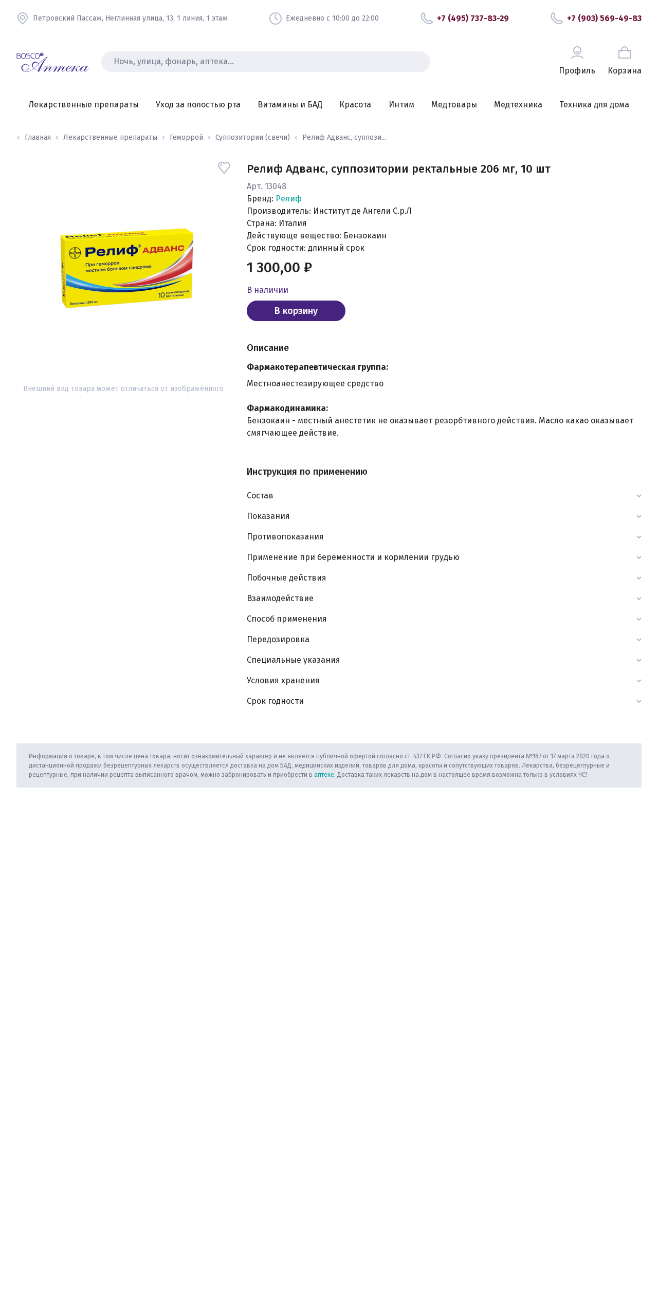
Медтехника (518, 104)
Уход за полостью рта (198, 104)
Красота (355, 104)
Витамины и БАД (290, 104)
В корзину (296, 310)
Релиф (289, 198)
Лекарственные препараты (84, 104)
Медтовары (454, 104)
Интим (401, 104)
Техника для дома (594, 104)
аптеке (324, 774)
